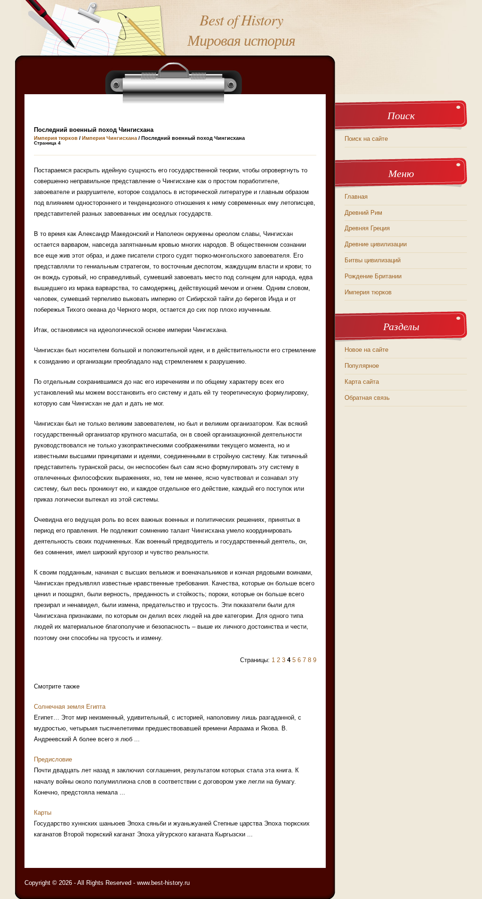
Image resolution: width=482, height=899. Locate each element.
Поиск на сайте (366, 138)
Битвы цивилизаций (373, 260)
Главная (356, 196)
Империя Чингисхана (109, 138)
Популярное (362, 365)
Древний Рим (363, 212)
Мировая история (241, 40)
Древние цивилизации (376, 244)
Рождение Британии (373, 276)
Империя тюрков (56, 138)
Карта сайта (362, 381)
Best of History (241, 19)
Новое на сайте (366, 349)
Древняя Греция (367, 228)
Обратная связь (367, 397)
